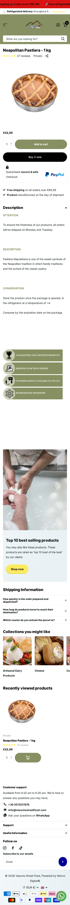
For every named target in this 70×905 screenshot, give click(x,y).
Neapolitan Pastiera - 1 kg (19, 740)
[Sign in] (58, 24)
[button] (12, 141)
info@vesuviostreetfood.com (27, 810)
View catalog (5, 25)
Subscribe (63, 861)
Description (13, 207)
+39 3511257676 (18, 804)
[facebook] (13, 847)
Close (35, 825)
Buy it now (35, 157)
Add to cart (41, 144)
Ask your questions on (29, 815)
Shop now (17, 569)
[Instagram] (4, 848)
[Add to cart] (28, 757)
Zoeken (63, 38)
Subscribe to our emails (18, 853)
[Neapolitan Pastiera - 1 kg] (22, 712)
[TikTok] (20, 848)
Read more (59, 11)
